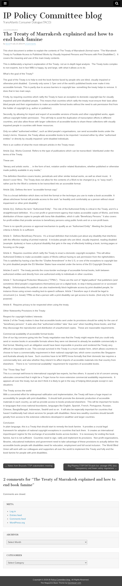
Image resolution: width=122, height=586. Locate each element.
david (8, 43)
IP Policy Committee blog (52, 15)
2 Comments (30, 43)
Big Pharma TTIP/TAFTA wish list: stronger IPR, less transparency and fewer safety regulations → (92, 467)
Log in (13, 511)
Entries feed (16, 515)
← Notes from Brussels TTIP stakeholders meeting (28, 466)
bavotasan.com (74, 583)
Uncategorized (10, 30)
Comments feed (18, 519)
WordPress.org (17, 522)
